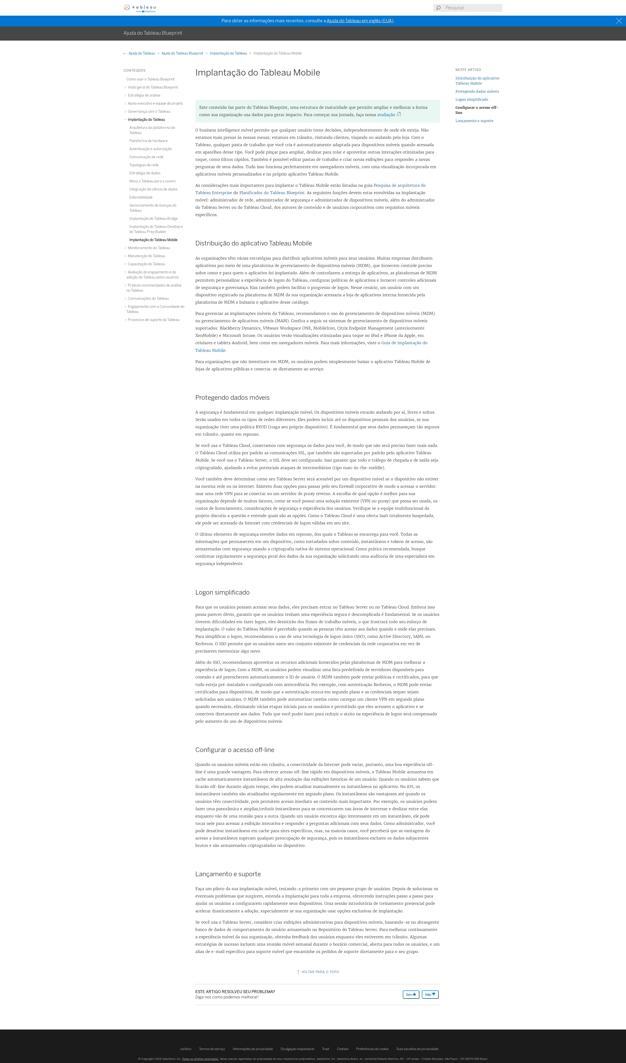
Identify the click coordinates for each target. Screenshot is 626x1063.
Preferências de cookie (372, 1049)
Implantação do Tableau (229, 53)
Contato (342, 1049)
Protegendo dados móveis (477, 91)
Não (428, 995)
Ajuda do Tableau (142, 53)
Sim (409, 995)
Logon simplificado (472, 99)
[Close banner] (620, 21)
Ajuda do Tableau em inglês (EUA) (360, 20)
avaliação (388, 114)
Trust (325, 1049)
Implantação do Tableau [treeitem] (146, 120)
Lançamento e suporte (474, 121)
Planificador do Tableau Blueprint (272, 192)
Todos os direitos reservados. (200, 1059)
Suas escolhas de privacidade (417, 1049)
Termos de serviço (212, 1049)
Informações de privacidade (253, 1049)
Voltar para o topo (320, 972)
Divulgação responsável (297, 1049)
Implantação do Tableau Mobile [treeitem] (153, 240)
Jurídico (185, 1049)
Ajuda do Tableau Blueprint (183, 53)
